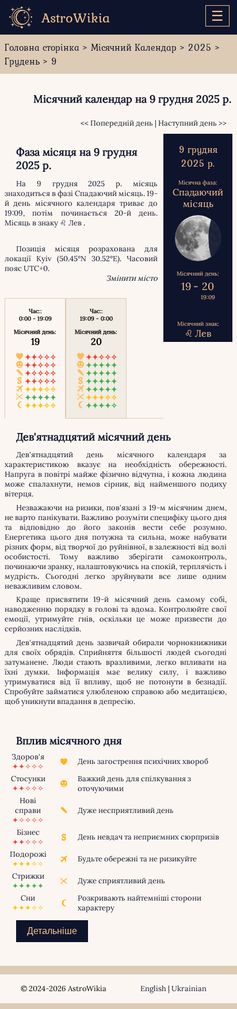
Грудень (22, 61)
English (153, 988)
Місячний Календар (134, 47)
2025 (200, 47)
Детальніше (52, 931)
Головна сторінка (42, 47)
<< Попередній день (117, 123)
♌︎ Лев (71, 223)
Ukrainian (189, 988)
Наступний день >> (192, 123)
